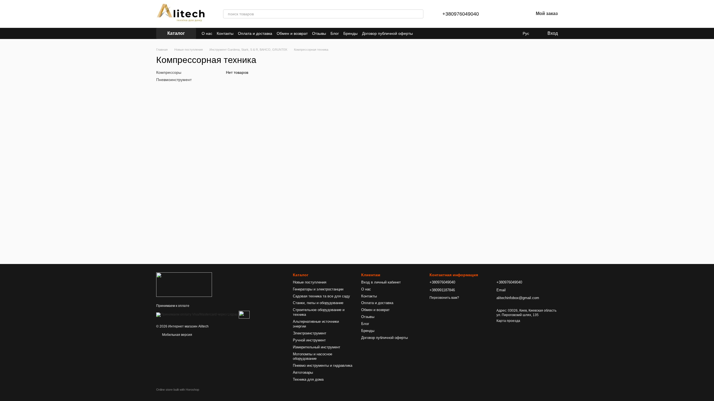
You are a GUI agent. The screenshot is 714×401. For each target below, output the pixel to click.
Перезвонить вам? (444, 298)
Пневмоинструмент (174, 79)
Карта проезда (508, 321)
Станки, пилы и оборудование (318, 303)
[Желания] (514, 13)
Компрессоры (168, 72)
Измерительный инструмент (316, 347)
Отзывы (319, 33)
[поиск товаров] (418, 13)
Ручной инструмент (309, 340)
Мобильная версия (176, 335)
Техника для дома (308, 379)
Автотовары (303, 372)
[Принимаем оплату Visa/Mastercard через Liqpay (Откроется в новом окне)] (197, 314)
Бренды (350, 33)
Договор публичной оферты (387, 33)
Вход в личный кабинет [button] (381, 282)
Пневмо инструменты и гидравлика (322, 365)
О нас (207, 33)
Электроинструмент (309, 333)
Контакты (225, 33)
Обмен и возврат (292, 33)
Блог (335, 33)
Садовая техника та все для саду (321, 296)
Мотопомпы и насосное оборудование (312, 356)
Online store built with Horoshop (177, 389)
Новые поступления (309, 282)
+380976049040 (460, 13)
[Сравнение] (500, 13)
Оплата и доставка (255, 33)
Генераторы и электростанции (318, 289)
